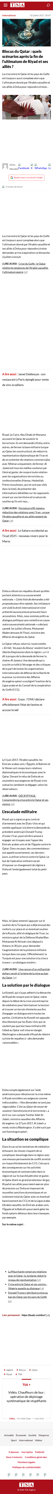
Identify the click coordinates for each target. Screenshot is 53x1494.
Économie (21, 1435)
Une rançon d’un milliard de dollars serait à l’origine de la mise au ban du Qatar (26, 973)
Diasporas (44, 1435)
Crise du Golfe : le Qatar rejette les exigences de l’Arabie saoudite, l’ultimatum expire (25, 268)
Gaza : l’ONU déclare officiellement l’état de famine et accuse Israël (23, 704)
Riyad (8, 1374)
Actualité (9, 1435)
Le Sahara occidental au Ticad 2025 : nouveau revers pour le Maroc (25, 536)
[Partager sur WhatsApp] (41, 167)
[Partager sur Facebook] (23, 167)
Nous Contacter (14, 1457)
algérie (8, 1369)
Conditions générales (36, 1457)
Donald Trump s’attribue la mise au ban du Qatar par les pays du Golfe (28, 1294)
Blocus (21, 1369)
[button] (48, 5)
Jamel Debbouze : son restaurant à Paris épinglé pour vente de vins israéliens (25, 379)
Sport (14, 1440)
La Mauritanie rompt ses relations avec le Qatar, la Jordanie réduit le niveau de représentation (27, 1276)
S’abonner (14, 1452)
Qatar (33, 1369)
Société (32, 1435)
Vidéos (12, 1418)
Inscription (27, 1452)
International (9, 15)
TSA (19, 1374)
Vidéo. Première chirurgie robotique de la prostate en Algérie (26, 1396)
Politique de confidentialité (26, 1467)
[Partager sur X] (32, 167)
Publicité (39, 1452)
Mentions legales (26, 1462)
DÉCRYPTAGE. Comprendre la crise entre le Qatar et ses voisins (25, 800)
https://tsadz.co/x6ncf (33, 1315)
